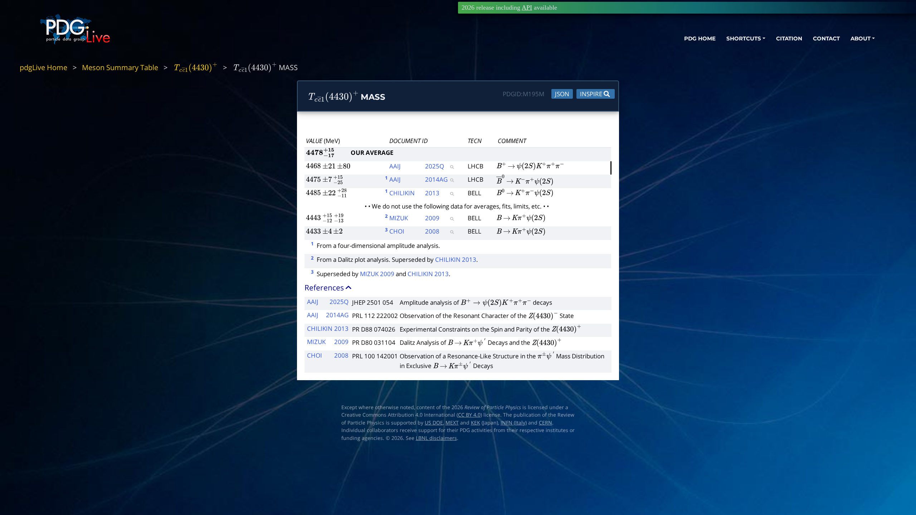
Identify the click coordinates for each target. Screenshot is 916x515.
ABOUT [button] (861, 38)
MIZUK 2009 (377, 274)
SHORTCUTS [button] (743, 38)
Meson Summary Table (120, 67)
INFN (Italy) (514, 423)
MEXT (452, 423)
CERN (545, 423)
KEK (475, 423)
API (527, 7)
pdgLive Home (43, 67)
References (325, 288)
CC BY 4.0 (469, 415)
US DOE (434, 423)
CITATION (789, 38)
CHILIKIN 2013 (455, 259)
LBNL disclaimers (436, 438)
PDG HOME (700, 38)
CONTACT (826, 38)
